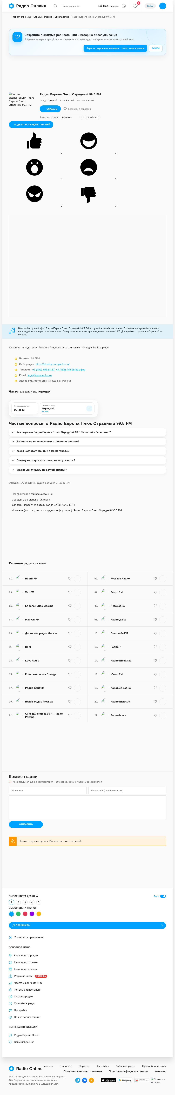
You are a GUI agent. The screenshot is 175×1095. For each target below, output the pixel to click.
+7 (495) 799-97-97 (43, 369)
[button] (124, 6)
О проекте (65, 1066)
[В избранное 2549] (155, 592)
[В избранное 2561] (69, 592)
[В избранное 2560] (69, 701)
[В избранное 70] (69, 688)
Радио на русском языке (65, 347)
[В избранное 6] (155, 660)
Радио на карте (30, 976)
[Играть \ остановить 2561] (77, 592)
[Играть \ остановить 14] (77, 674)
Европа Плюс (62, 17)
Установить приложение (28, 937)
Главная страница (21, 17)
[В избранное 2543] (155, 578)
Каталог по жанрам (25, 969)
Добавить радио (125, 1066)
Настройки (20, 1010)
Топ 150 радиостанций (27, 989)
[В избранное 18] (155, 688)
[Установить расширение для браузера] (141, 1080)
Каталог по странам (26, 962)
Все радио (103, 347)
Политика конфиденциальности (128, 1071)
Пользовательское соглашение (83, 1071)
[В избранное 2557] (155, 715)
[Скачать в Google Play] (125, 1080)
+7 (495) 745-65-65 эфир (70, 369)
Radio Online (29, 1068)
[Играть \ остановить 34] (77, 660)
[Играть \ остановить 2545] (77, 578)
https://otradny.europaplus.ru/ (53, 364)
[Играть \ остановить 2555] (162, 674)
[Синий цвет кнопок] (11, 913)
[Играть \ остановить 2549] (162, 592)
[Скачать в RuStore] (158, 1080)
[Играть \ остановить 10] (162, 619)
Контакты (160, 1071)
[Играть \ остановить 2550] (162, 606)
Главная (48, 1066)
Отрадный (88, 347)
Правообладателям (154, 1066)
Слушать (51, 109)
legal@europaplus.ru (40, 375)
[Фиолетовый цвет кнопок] (32, 913)
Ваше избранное (24, 1041)
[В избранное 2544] (69, 606)
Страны (37, 17)
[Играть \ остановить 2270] (162, 633)
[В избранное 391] (155, 647)
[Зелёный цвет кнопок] (18, 913)
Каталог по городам (26, 955)
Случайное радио (25, 1003)
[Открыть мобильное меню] (162, 6)
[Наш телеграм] (77, 1080)
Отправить (26, 824)
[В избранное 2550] (155, 606)
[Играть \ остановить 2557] (162, 715)
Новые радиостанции (27, 1017)
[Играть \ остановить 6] (162, 660)
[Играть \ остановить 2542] (77, 619)
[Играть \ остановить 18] (162, 688)
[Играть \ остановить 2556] (77, 647)
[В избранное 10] (155, 619)
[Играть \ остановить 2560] (77, 701)
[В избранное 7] (69, 715)
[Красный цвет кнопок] (25, 913)
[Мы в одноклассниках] (91, 1080)
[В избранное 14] (69, 674)
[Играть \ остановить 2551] (162, 701)
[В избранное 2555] (155, 674)
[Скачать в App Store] (108, 1080)
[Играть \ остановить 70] (77, 688)
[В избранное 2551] (155, 701)
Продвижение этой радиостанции (31, 493)
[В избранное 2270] (155, 633)
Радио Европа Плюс (26, 1035)
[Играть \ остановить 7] (77, 715)
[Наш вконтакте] (84, 1080)
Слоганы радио (23, 996)
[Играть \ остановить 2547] (77, 633)
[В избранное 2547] (69, 633)
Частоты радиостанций (28, 982)
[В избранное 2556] (69, 647)
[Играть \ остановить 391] (162, 647)
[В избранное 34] (69, 660)
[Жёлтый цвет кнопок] (38, 913)
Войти (155, 48)
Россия (48, 17)
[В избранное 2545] (69, 578)
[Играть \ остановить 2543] (162, 578)
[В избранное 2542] (69, 619)
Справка (84, 1066)
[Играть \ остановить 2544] (77, 606)
